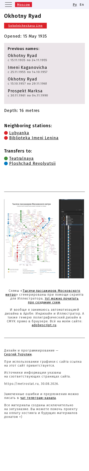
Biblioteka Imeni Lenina (34, 137)
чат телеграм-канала (38, 398)
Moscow (23, 5)
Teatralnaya (21, 158)
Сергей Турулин (18, 354)
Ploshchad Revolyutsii (32, 163)
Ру (75, 5)
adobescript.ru (44, 325)
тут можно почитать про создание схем (53, 300)
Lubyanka (19, 132)
